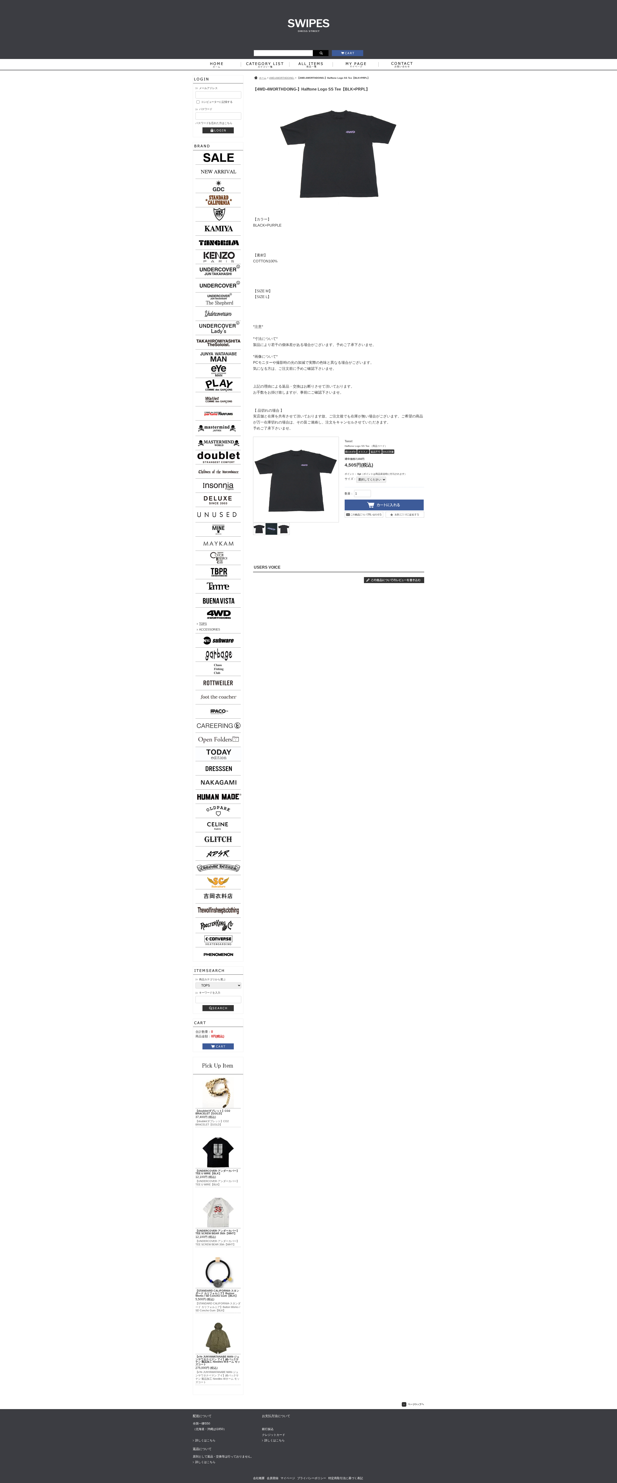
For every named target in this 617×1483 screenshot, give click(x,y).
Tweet (348, 441)
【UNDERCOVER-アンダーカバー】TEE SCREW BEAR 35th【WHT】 (217, 1232)
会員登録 (272, 1478)
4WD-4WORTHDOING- (281, 78)
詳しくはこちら (205, 1440)
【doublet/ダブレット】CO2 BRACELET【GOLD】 (212, 1112)
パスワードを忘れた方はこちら (213, 123)
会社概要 (259, 1478)
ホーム (262, 78)
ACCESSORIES (209, 629)
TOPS (203, 623)
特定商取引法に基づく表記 (345, 1478)
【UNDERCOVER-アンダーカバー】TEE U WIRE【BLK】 (217, 1172)
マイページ (288, 1478)
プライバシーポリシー (311, 1478)
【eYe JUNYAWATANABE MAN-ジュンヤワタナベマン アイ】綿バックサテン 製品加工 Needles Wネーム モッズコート (217, 1360)
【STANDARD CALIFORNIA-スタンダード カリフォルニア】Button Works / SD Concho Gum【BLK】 (217, 1293)
